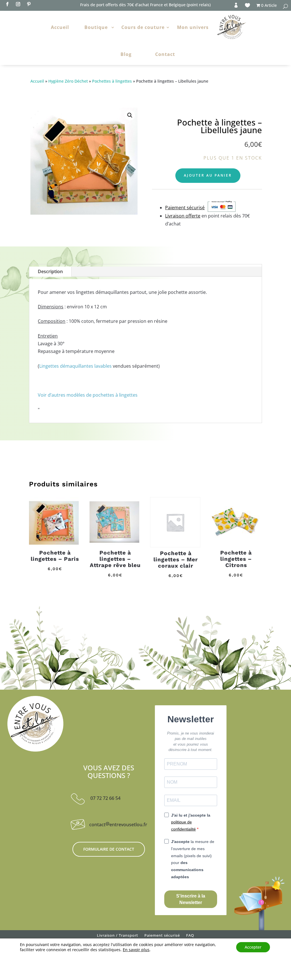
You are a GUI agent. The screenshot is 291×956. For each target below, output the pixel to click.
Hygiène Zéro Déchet (68, 81)
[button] (130, 115)
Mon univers (193, 27)
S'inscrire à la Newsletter (190, 899)
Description (50, 271)
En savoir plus (136, 949)
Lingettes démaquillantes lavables (75, 366)
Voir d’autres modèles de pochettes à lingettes (88, 395)
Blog (126, 54)
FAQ (190, 936)
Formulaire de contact (108, 849)
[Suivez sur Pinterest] (28, 4)
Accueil (60, 27)
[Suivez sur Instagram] (18, 4)
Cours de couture (143, 27)
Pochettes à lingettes (112, 81)
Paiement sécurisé (162, 936)
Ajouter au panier (208, 175)
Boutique (96, 27)
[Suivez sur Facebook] (7, 4)
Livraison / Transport (117, 936)
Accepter (253, 947)
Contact (165, 54)
